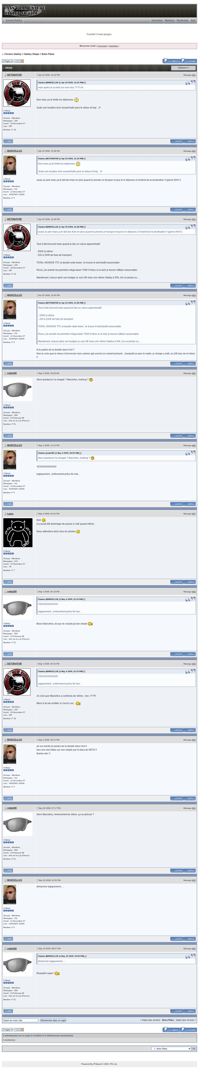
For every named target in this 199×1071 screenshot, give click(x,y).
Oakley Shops (31, 54)
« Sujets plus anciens (150, 1020)
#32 (194, 880)
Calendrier (157, 20)
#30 (194, 740)
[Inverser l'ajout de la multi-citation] (177, 141)
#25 (194, 373)
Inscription (113, 46)
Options (182, 68)
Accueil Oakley (14, 20)
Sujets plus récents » (186, 1020)
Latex (10, 513)
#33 (194, 948)
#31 (194, 808)
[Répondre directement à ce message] (190, 141)
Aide (193, 20)
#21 (194, 75)
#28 (194, 592)
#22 (194, 151)
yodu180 (12, 373)
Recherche (182, 20)
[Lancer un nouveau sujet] (188, 60)
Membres (170, 20)
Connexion (102, 46)
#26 (194, 445)
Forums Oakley (12, 54)
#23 (194, 219)
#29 (194, 664)
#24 (194, 295)
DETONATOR (14, 75)
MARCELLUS (14, 151)
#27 (194, 514)
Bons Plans (48, 54)
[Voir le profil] (17, 93)
